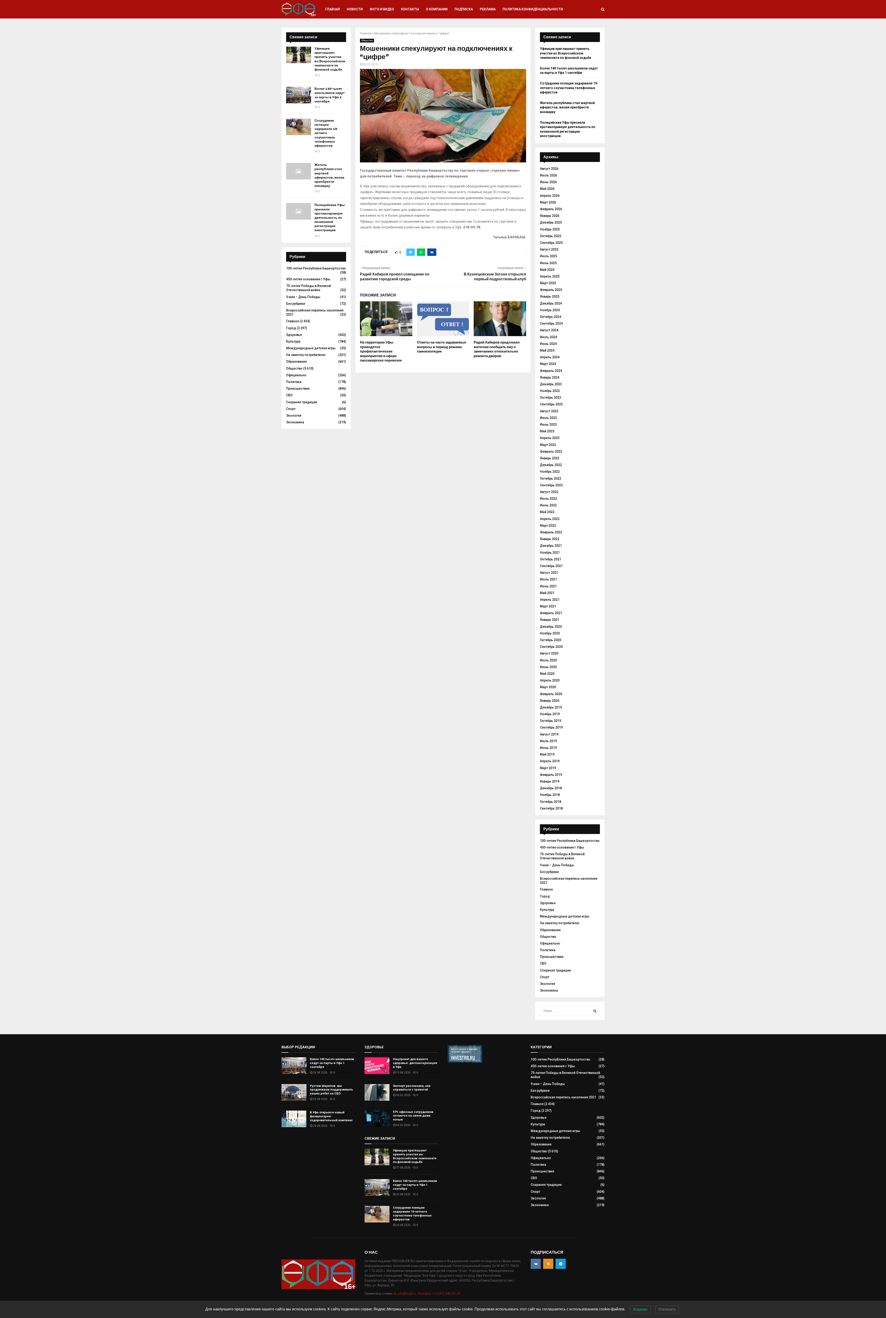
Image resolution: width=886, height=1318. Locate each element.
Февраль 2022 (551, 532)
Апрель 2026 (550, 195)
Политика (294, 382)
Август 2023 (549, 411)
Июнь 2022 (548, 505)
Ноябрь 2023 (550, 391)
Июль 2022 (548, 498)
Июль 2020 (548, 660)
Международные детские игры (310, 348)
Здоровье (294, 335)
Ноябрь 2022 (550, 471)
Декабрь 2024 (551, 303)
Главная (332, 9)
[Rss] (548, 1264)
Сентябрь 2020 (551, 647)
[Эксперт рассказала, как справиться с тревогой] (377, 1092)
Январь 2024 (549, 377)
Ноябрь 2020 (550, 633)
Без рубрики (295, 303)
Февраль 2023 (551, 451)
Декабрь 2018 (551, 788)
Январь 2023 (549, 458)
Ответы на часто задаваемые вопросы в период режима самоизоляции (441, 346)
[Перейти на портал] (465, 1061)
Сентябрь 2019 (551, 727)
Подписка (464, 9)
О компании (437, 9)
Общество (367, 40)
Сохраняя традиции (301, 402)
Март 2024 (548, 364)
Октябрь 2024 (550, 317)
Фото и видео (382, 9)
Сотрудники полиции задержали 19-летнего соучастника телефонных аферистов (326, 133)
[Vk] (536, 1264)
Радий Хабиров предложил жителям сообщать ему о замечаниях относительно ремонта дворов (497, 349)
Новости (355, 9)
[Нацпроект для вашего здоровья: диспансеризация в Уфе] (377, 1065)
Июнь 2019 (548, 748)
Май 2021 (547, 593)
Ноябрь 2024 (550, 310)
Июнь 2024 (548, 344)
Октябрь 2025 (550, 236)
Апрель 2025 (550, 276)
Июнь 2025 (548, 263)
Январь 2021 (549, 620)
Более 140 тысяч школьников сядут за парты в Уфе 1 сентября (329, 95)
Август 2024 (549, 330)
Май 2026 (547, 189)
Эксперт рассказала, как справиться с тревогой (411, 1087)
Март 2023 (548, 445)
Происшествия (298, 388)
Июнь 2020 (548, 667)
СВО (289, 395)
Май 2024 (547, 350)
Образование (296, 361)
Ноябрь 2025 (550, 229)
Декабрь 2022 (551, 465)
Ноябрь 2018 (550, 795)
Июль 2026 (548, 175)
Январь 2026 (549, 216)
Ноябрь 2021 (550, 552)
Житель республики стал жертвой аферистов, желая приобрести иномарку (329, 175)
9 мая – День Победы (303, 297)
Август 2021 (549, 572)
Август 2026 (549, 168)
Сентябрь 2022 (551, 485)
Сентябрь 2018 (551, 808)
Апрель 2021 (550, 599)
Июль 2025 (548, 256)
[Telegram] (561, 1264)
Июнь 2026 (548, 182)
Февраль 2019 (551, 775)
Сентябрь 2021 (551, 566)
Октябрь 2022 (550, 478)
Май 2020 (547, 673)
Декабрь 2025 (551, 222)
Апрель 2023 (550, 438)
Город (291, 328)
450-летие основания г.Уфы (308, 279)
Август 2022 (549, 492)
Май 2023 (547, 431)
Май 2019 (547, 754)
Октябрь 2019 (550, 721)
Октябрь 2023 (550, 397)
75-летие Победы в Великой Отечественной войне (308, 288)
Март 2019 (548, 768)
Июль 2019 (548, 741)
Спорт (291, 409)
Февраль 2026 (551, 209)
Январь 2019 (549, 781)
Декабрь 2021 (551, 545)
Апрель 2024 (550, 357)
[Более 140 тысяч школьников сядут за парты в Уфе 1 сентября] (298, 95)
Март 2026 (548, 202)
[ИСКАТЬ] (595, 1011)
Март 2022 (548, 525)
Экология (293, 415)
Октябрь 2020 (550, 640)
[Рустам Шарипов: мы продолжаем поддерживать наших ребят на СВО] (293, 1092)
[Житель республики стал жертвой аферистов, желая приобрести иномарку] (298, 171)
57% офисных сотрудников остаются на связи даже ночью (413, 1115)
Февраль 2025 (551, 290)
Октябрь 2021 (550, 559)
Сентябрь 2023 (551, 404)
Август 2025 (549, 249)
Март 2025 (548, 283)
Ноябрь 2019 (550, 714)
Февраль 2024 (551, 371)
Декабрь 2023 (551, 384)
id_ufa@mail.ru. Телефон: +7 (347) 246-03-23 (427, 1293)
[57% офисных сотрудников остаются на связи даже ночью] (377, 1118)
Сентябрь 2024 (551, 323)
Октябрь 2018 (550, 802)
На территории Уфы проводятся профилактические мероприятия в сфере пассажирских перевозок (381, 351)
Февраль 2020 (551, 694)
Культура (293, 341)
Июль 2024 (548, 337)
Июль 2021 (548, 579)
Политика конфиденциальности (533, 9)
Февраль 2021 (551, 613)
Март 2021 (548, 606)
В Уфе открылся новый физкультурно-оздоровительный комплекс (331, 1116)
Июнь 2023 (548, 424)
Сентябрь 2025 (551, 243)
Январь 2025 (549, 296)
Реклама (488, 9)
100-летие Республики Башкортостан (316, 268)
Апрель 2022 (550, 519)
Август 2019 (549, 734)
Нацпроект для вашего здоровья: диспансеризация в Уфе (415, 1063)
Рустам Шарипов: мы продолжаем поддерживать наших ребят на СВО (331, 1089)
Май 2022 (547, 512)
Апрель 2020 (550, 680)
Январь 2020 (549, 700)
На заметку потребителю (306, 355)
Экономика (295, 422)
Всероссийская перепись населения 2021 (563, 1097)
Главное (292, 321)
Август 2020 (549, 653)
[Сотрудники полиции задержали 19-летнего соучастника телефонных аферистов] (298, 127)
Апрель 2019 (550, 761)
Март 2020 (548, 687)
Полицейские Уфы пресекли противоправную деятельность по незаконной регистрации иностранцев (329, 217)
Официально (296, 375)
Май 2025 (547, 270)
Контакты (410, 9)
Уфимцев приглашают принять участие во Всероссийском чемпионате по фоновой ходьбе (329, 59)
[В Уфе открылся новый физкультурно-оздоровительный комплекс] (293, 1119)
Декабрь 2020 (551, 626)
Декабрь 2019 (551, 707)
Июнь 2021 (548, 586)
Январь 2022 (549, 539)
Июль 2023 (548, 418)
